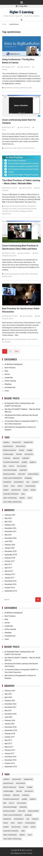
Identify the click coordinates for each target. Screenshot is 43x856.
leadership (23, 470)
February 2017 (10, 574)
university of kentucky (10, 494)
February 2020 (10, 545)
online (29, 339)
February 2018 (10, 558)
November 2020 (10, 538)
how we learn (12, 208)
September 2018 (11, 555)
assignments (8, 206)
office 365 (21, 474)
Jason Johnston (24, 67)
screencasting (30, 486)
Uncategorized (10, 387)
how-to (11, 466)
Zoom (4, 130)
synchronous (24, 87)
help (4, 466)
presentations (18, 482)
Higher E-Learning (22, 11)
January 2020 (9, 548)
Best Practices (10, 368)
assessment (16, 442)
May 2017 (8, 564)
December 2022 (10, 528)
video (30, 87)
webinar (4, 276)
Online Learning (10, 381)
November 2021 (10, 531)
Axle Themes (27, 853)
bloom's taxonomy (28, 206)
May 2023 (8, 518)
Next (16, 351)
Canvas (4, 69)
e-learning (7, 274)
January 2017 (9, 578)
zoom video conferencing (12, 502)
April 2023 (8, 522)
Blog (10, 255)
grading (24, 462)
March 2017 (9, 571)
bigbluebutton (8, 87)
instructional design (24, 208)
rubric (13, 486)
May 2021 (8, 535)
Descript (19, 454)
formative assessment (11, 462)
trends (25, 490)
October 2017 (10, 561)
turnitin (33, 490)
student (6, 490)
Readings (8, 384)
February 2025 (10, 515)
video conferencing (23, 148)
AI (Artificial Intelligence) (14, 364)
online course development (12, 478)
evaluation (25, 458)
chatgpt (29, 450)
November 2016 (10, 584)
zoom (33, 148)
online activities (14, 211)
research (29, 211)
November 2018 (10, 551)
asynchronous (8, 446)
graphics (33, 462)
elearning (16, 458)
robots (5, 486)
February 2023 (10, 525)
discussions (29, 454)
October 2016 (10, 588)
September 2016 (11, 591)
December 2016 (10, 581)
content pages (8, 454)
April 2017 (8, 568)
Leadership (9, 378)
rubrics (20, 486)
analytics (6, 442)
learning (23, 339)
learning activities (9, 474)
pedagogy (22, 211)
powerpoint (7, 482)
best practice (17, 206)
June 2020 (8, 541)
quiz (27, 482)
